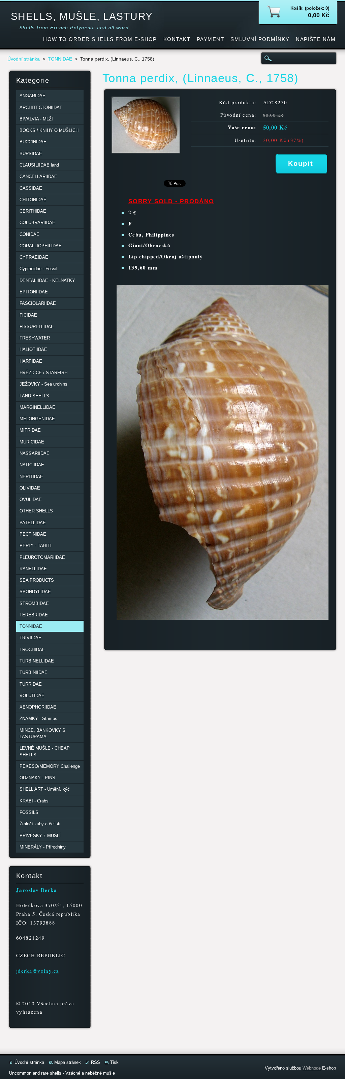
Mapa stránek (67, 1062)
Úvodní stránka (23, 59)
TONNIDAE (60, 59)
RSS (95, 1062)
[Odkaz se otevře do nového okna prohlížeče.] (146, 151)
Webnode (312, 1068)
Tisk (114, 1062)
